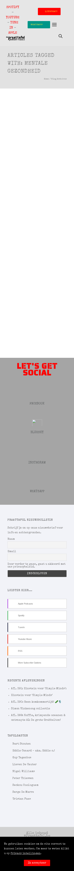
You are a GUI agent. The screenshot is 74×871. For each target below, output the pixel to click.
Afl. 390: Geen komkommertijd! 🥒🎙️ (36, 702)
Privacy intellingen (25, 853)
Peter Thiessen (23, 778)
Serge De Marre (23, 792)
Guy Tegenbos (21, 757)
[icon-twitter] (37, 421)
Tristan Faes (21, 799)
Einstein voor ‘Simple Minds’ (32, 695)
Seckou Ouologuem (25, 785)
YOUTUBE (12, 17)
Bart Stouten (21, 744)
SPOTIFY (12, 7)
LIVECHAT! (51, 11)
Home (46, 79)
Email (11, 551)
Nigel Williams (23, 771)
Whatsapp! (37, 25)
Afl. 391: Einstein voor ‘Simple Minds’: (39, 688)
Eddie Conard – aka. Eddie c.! (33, 750)
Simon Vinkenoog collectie (30, 708)
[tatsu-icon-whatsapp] (37, 480)
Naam (11, 539)
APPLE (12, 33)
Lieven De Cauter (24, 764)
